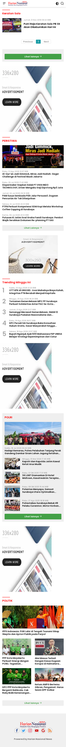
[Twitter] (23, 730)
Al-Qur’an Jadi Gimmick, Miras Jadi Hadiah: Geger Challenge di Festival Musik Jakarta (30, 175)
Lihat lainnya (31, 56)
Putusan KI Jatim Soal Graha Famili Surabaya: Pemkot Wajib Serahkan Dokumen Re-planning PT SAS (32, 219)
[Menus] (4, 3)
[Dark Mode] (57, 3)
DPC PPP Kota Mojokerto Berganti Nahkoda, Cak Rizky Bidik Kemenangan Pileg (16, 690)
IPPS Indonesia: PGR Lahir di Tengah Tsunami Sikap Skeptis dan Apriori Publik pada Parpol (30, 632)
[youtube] (36, 730)
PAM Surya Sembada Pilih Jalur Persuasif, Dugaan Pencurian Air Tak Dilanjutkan (30, 197)
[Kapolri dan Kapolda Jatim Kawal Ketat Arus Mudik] (12, 463)
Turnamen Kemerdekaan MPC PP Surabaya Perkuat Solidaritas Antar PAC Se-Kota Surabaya (33, 302)
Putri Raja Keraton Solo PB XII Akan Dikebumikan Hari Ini (42, 25)
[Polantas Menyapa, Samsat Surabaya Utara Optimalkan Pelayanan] (12, 491)
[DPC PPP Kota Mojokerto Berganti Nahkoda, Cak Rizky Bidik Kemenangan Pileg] (16, 676)
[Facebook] (16, 730)
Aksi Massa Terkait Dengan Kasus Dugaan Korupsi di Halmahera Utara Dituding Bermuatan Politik (47, 661)
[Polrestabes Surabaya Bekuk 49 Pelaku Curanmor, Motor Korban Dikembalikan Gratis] (12, 505)
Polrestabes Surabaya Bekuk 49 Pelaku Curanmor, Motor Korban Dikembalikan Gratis (40, 504)
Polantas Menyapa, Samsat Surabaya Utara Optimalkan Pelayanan (38, 490)
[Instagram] (30, 730)
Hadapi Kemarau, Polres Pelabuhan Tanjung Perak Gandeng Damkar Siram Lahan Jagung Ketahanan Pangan (33, 452)
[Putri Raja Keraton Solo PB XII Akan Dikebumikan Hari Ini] (11, 25)
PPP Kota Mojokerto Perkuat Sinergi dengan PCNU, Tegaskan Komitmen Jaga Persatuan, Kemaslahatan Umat (15, 661)
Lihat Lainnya (31, 227)
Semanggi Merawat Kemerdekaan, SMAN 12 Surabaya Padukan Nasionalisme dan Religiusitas (33, 313)
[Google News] (43, 730)
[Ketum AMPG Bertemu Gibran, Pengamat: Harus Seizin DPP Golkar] (49, 674)
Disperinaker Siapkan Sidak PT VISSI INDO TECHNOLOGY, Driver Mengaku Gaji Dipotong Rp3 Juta (32, 186)
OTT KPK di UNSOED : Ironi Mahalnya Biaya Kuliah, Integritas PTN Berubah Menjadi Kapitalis (36, 291)
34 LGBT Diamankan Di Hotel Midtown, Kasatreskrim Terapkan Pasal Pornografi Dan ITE (41, 476)
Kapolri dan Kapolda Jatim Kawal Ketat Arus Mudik (41, 463)
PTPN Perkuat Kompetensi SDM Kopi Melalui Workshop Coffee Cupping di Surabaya (32, 208)
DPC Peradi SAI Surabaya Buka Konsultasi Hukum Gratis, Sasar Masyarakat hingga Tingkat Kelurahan (32, 324)
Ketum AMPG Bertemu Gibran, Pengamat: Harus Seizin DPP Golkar (49, 687)
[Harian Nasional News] (17, 3)
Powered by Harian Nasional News (33, 739)
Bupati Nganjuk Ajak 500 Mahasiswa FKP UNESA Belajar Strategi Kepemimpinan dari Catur (35, 335)
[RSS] (49, 730)
